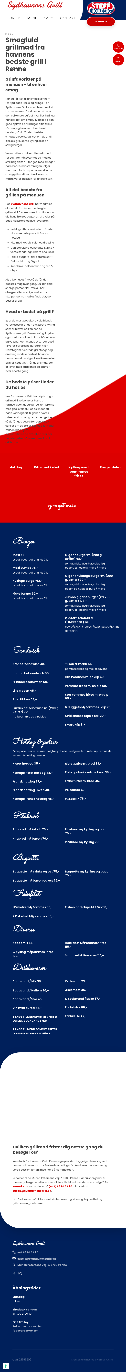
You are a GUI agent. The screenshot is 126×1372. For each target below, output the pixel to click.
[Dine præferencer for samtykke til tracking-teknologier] (6, 1366)
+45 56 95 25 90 (27, 1252)
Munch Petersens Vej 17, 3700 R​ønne (42, 1265)
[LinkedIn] (28, 1273)
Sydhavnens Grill (22, 204)
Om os (49, 18)
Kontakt (68, 18)
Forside (15, 18)
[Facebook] (15, 1273)
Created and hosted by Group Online (92, 1359)
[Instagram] (22, 1273)
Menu (32, 18)
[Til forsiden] (35, 5)
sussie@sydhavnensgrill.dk (32, 1191)
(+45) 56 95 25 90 (60, 1186)
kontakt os (20, 1186)
